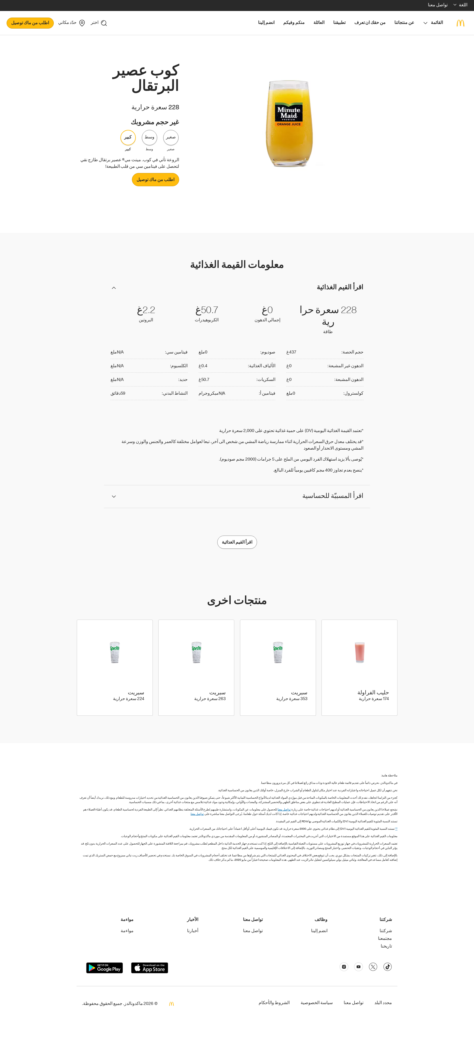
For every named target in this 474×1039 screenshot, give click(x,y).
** (396, 829)
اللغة (463, 5)
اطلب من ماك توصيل (30, 23)
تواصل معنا (284, 809)
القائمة (437, 23)
